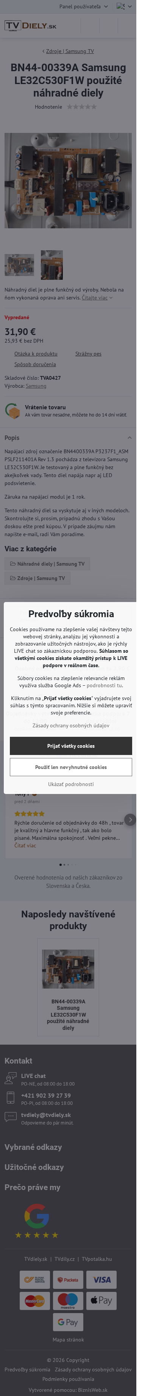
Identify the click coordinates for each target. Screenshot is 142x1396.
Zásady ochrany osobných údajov (71, 725)
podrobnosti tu (104, 685)
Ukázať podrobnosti (71, 784)
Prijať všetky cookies (71, 745)
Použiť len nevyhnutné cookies (71, 767)
